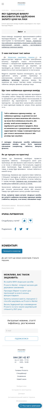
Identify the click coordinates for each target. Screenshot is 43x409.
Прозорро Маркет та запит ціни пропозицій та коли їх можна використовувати (17, 293)
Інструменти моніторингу (21, 390)
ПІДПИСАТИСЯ (21, 339)
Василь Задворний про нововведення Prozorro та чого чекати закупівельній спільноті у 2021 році (20, 306)
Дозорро (21, 393)
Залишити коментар (12, 251)
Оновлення (21, 376)
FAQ (21, 367)
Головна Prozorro (21, 370)
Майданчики (21, 386)
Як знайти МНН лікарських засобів (18, 282)
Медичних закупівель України (21, 57)
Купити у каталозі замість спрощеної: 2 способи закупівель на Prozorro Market (20, 300)
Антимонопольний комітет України (21, 397)
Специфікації (21, 373)
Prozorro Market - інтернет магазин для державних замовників (20, 286)
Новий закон (21, 379)
